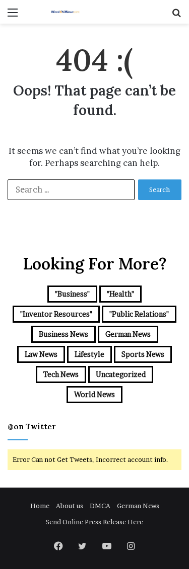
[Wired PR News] (65, 12)
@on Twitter (32, 426)
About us (69, 506)
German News (128, 334)
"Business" (72, 294)
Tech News (61, 374)
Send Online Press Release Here (94, 522)
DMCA (100, 506)
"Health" (120, 294)
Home (39, 506)
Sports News (142, 354)
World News (94, 394)
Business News (63, 334)
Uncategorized (121, 374)
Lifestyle (89, 354)
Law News (41, 354)
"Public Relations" (139, 314)
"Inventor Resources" (56, 314)
